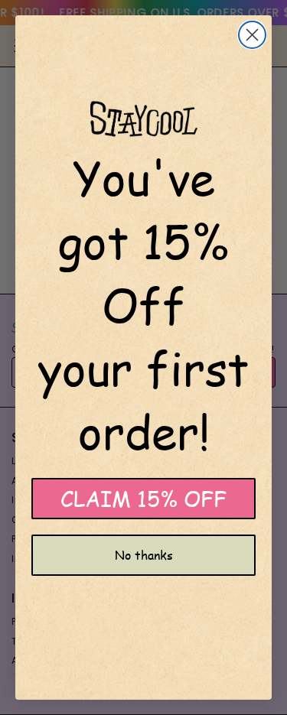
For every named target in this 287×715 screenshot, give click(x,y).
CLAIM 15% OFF (143, 498)
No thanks (144, 555)
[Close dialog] (252, 34)
